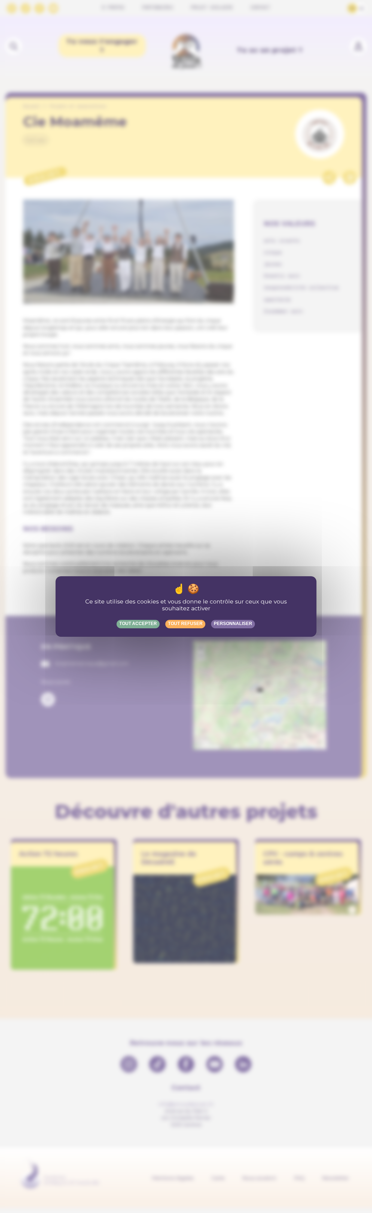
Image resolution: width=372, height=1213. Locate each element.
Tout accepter (138, 623)
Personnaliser (233, 623)
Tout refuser (185, 623)
